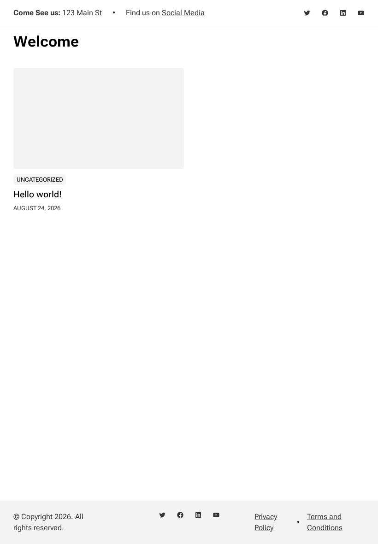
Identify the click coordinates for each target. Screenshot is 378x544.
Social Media (183, 12)
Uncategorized (40, 179)
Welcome (46, 41)
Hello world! (37, 195)
